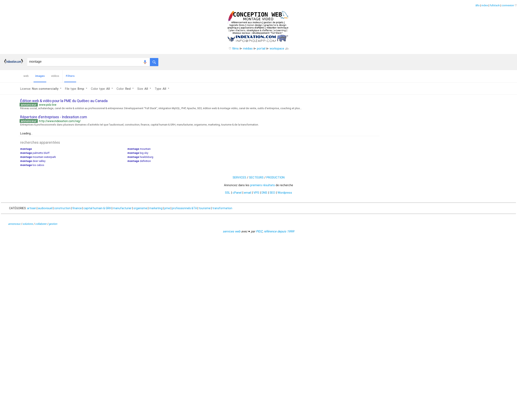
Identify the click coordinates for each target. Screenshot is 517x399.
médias (248, 48)
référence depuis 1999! (279, 231)
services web (231, 231)
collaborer (40, 224)
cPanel (237, 192)
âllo (477, 5)
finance (77, 208)
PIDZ (259, 231)
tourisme (204, 208)
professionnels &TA (184, 208)
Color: (126, 89)
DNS (264, 192)
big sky (137, 153)
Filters (70, 76)
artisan (31, 208)
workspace (277, 48)
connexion (508, 5)
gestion (53, 224)
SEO (272, 192)
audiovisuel (45, 208)
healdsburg (140, 157)
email (247, 192)
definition (139, 161)
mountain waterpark (38, 157)
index (484, 5)
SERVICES (239, 177)
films (235, 48)
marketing (155, 208)
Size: (144, 89)
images (40, 76)
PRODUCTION (275, 177)
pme (167, 208)
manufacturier (122, 208)
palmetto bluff (34, 153)
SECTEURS (256, 177)
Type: (162, 89)
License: (41, 89)
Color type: (102, 89)
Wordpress (284, 192)
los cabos (32, 165)
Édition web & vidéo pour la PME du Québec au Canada (64, 100)
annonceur (14, 224)
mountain (139, 149)
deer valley (32, 161)
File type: (76, 89)
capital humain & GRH (97, 208)
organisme (140, 208)
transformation (222, 208)
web (26, 76)
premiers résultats (262, 185)
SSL (227, 192)
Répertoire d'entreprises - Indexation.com (53, 117)
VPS (256, 192)
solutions (27, 224)
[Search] (154, 61)
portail (261, 48)
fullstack (495, 5)
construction (62, 208)
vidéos (55, 76)
